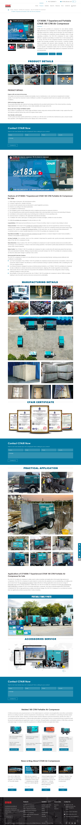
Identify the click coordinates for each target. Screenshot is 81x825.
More (12, 789)
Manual (59, 53)
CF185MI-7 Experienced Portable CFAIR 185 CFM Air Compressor (25, 11)
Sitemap (43, 823)
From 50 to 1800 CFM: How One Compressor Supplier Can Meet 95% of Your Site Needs (14, 779)
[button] (34, 48)
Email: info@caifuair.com (71, 814)
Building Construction (46, 805)
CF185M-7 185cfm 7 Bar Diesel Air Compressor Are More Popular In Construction (65, 779)
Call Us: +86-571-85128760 (71, 811)
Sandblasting (45, 812)
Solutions (47, 5)
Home (36, 5)
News (62, 5)
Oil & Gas (44, 816)
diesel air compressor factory (30, 229)
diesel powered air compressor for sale (31, 233)
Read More (14, 749)
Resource (58, 5)
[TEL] (79, 553)
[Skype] (79, 544)
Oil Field (43, 814)
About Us (52, 5)
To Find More (9, 817)
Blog (55, 806)
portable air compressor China (34, 225)
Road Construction (46, 806)
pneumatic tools (12, 584)
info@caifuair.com (67, 1)
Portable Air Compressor (24, 9)
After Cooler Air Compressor (29, 808)
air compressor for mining (26, 582)
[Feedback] (79, 556)
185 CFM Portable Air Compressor (38, 9)
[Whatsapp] (79, 547)
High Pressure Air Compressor (29, 810)
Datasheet (52, 53)
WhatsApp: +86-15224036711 (71, 816)
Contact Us (67, 5)
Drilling (43, 808)
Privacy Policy (50, 823)
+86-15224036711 (52, 1)
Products (41, 5)
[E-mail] (79, 550)
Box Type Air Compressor (28, 806)
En (73, 1)
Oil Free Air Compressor (28, 812)
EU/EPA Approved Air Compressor (31, 814)
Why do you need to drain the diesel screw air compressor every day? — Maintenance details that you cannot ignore (32, 780)
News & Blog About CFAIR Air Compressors (40, 761)
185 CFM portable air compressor (18, 220)
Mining (43, 810)
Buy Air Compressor (42, 53)
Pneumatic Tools (27, 816)
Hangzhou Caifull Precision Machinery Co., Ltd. (21, 823)
